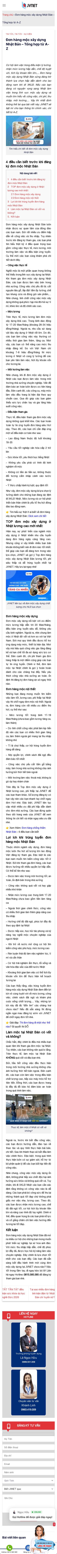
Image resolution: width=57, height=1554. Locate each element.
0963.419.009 (28, 1409)
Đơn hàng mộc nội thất (25, 198)
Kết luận (14, 216)
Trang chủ (7, 14)
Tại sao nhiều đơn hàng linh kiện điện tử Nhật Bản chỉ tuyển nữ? (42, 1293)
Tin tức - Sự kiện (23, 34)
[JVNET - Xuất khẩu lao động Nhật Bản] (29, 5)
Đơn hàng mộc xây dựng (26, 194)
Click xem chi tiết (37, 516)
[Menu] (4, 5)
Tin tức (10, 34)
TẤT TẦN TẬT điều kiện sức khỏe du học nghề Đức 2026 (13, 1293)
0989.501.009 (28, 1362)
